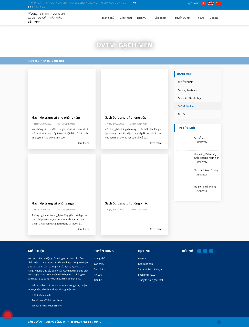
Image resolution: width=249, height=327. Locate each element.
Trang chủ (108, 17)
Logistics (143, 258)
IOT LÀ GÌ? (199, 137)
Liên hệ (214, 17)
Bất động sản (145, 263)
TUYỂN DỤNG (185, 82)
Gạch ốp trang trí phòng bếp (125, 117)
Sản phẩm (160, 17)
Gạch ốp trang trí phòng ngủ (53, 203)
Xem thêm (84, 143)
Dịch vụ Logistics (187, 90)
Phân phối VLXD (146, 274)
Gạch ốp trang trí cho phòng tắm (56, 117)
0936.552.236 (44, 294)
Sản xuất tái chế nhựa (190, 98)
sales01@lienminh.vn (50, 300)
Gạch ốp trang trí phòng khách (127, 203)
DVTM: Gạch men (53, 60)
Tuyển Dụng (182, 17)
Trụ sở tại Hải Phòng (205, 186)
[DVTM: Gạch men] (47, 18)
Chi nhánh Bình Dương (206, 170)
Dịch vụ (142, 17)
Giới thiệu (126, 17)
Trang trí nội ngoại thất (150, 280)
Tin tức (199, 17)
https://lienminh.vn (52, 305)
